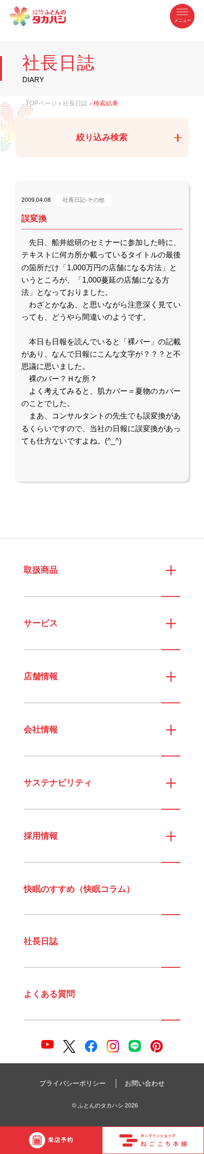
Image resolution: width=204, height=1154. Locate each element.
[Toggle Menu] (182, 16)
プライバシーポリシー (72, 1083)
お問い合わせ (145, 1083)
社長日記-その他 (83, 200)
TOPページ (41, 103)
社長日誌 (75, 103)
